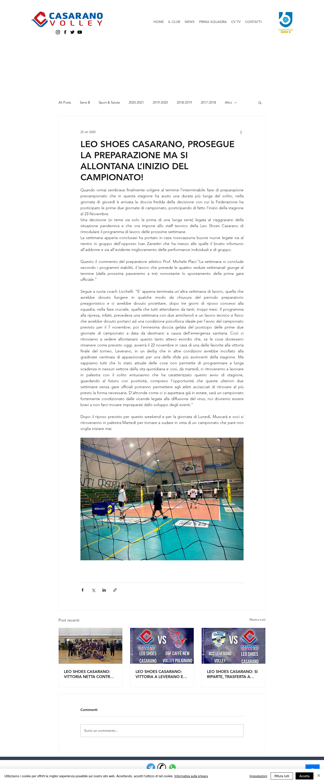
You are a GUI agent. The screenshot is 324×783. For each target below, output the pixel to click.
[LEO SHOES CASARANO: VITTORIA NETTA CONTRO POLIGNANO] (90, 646)
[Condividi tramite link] (115, 590)
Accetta (304, 776)
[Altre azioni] (241, 132)
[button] (174, 21)
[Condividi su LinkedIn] (104, 590)
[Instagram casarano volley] (58, 32)
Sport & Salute (109, 103)
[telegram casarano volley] (151, 767)
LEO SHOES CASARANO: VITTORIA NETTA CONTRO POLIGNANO (88, 674)
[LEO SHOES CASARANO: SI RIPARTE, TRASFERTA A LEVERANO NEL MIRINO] (233, 646)
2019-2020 (160, 103)
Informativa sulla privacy (191, 776)
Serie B (85, 103)
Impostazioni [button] (258, 776)
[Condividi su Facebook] (82, 590)
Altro (228, 103)
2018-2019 (184, 103)
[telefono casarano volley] (161, 767)
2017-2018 (208, 103)
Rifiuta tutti (281, 776)
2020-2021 (136, 103)
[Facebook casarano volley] (65, 32)
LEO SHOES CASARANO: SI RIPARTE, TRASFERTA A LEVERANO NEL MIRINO (232, 674)
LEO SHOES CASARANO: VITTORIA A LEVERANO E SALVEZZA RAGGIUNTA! (159, 674)
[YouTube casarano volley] (79, 32)
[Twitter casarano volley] (72, 32)
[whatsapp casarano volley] (172, 767)
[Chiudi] (318, 775)
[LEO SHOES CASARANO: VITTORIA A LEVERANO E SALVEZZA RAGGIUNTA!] (162, 646)
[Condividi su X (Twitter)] (93, 590)
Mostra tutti (258, 619)
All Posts (64, 103)
